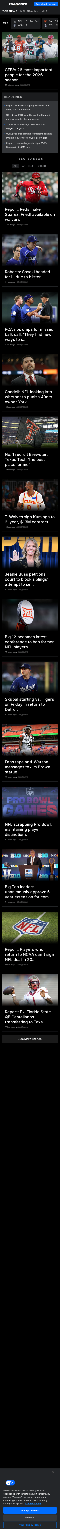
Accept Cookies (30, 1510)
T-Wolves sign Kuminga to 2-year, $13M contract (30, 519)
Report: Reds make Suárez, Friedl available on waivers (30, 214)
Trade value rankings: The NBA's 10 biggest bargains (25, 126)
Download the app (46, 4)
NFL (23, 11)
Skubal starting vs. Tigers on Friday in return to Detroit (29, 704)
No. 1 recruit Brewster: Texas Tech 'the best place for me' (26, 459)
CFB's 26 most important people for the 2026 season (28, 74)
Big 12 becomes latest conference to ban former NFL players (29, 641)
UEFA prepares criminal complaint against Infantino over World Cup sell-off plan (29, 135)
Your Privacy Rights (30, 1524)
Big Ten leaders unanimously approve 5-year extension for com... (28, 891)
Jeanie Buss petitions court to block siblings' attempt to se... (26, 579)
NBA (30, 11)
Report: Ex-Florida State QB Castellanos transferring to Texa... (28, 1016)
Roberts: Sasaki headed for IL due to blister (27, 274)
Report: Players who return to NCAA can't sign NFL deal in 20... (29, 954)
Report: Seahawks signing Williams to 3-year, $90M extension (28, 107)
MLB (45, 11)
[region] (30, 1498)
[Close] (53, 1472)
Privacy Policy (33, 1503)
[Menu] (4, 4)
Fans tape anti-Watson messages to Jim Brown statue (27, 766)
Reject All (30, 1517)
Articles (28, 166)
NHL (37, 11)
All (16, 166)
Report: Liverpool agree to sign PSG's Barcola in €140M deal (26, 145)
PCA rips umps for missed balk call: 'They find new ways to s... (29, 334)
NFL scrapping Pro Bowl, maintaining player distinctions (28, 829)
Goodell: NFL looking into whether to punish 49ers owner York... (28, 396)
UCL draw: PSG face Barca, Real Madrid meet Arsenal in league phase (28, 117)
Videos (42, 166)
